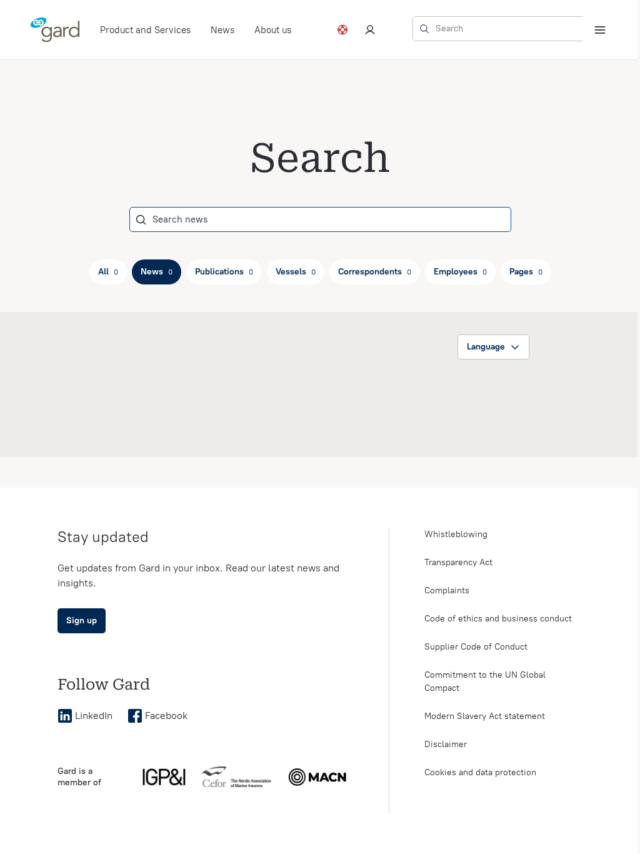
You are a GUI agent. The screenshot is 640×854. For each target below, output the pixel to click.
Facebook (166, 715)
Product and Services (145, 30)
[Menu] (600, 30)
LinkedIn (93, 715)
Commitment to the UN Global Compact (485, 681)
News (222, 30)
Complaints (446, 590)
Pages (525, 271)
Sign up (81, 620)
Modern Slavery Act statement (484, 716)
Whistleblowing (456, 534)
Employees (460, 271)
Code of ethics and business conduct (498, 618)
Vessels (296, 271)
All (108, 271)
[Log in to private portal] (370, 30)
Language (486, 346)
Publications (224, 271)
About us (272, 30)
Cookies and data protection (480, 772)
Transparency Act (458, 562)
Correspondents (374, 271)
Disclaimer (445, 744)
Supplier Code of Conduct (476, 646)
